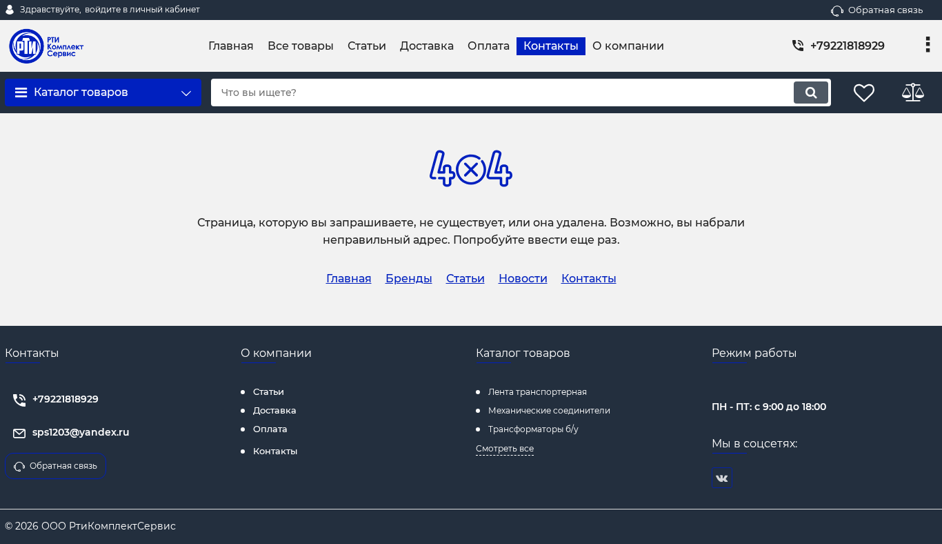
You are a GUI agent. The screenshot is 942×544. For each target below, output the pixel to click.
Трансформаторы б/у (533, 429)
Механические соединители (549, 410)
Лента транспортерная (537, 392)
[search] (811, 92)
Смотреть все (505, 448)
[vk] (722, 477)
